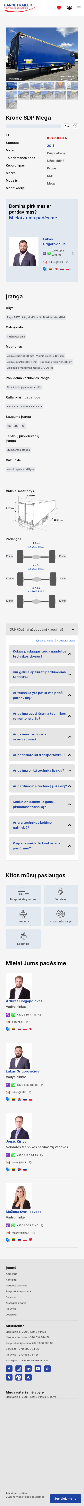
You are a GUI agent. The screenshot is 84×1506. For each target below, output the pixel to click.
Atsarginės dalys (16, 1302)
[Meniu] (79, 7)
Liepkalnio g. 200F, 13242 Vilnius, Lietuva (31, 1396)
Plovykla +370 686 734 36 (22, 1354)
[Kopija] (73, 253)
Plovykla (11, 1308)
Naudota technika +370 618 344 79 (28, 1337)
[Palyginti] (69, 7)
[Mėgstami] (59, 7)
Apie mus (11, 1273)
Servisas (11, 1297)
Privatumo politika (17, 1493)
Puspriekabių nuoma (18, 1291)
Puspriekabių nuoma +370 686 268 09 (29, 1343)
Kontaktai (11, 1279)
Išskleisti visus (44, 640)
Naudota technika (17, 1285)
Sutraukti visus (66, 640)
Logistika (11, 1314)
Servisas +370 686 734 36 (22, 1348)
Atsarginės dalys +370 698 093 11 (27, 1360)
